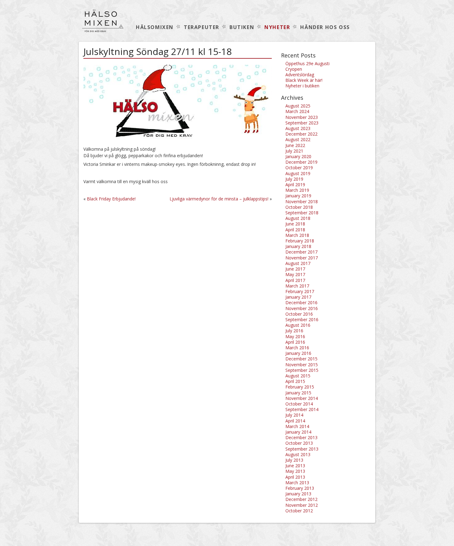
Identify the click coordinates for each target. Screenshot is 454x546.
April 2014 (295, 421)
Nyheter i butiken (302, 86)
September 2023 (301, 123)
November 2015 (301, 365)
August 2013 (297, 454)
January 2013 (298, 494)
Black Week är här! (303, 80)
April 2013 (295, 477)
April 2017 (295, 280)
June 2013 (295, 465)
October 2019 (299, 167)
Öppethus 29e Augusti (307, 63)
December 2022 (301, 134)
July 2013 (294, 460)
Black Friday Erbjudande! (111, 199)
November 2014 (301, 398)
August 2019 (297, 173)
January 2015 (298, 393)
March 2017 (297, 286)
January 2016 (298, 353)
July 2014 (294, 415)
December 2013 (301, 437)
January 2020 (298, 156)
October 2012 (299, 511)
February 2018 (299, 241)
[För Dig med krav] (103, 24)
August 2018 (297, 218)
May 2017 (295, 274)
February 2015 (299, 387)
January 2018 (298, 246)
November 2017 (301, 258)
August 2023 (297, 128)
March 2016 (297, 348)
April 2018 (295, 230)
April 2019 (295, 184)
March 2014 (297, 426)
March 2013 (297, 482)
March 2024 (297, 111)
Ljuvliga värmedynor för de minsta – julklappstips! (219, 199)
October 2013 (299, 443)
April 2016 (295, 342)
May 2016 (295, 336)
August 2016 (297, 325)
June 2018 (295, 224)
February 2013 (299, 488)
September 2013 (301, 449)
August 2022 (297, 139)
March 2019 (297, 190)
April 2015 (295, 381)
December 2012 (301, 499)
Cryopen (293, 69)
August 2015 (297, 376)
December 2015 (301, 359)
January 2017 (298, 297)
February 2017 (299, 291)
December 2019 (301, 162)
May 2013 (295, 471)
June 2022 (295, 145)
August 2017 (297, 263)
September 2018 (301, 213)
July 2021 (294, 151)
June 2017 (295, 269)
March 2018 (297, 235)
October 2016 (299, 314)
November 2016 (301, 308)
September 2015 (301, 370)
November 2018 (301, 201)
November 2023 (301, 117)
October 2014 (299, 404)
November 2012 (301, 505)
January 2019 (298, 196)
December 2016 (301, 302)
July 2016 (294, 331)
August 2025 (297, 106)
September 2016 (301, 319)
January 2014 (298, 432)
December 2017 (301, 252)
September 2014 (301, 409)
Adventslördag (299, 75)
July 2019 (294, 179)
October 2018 (299, 207)
